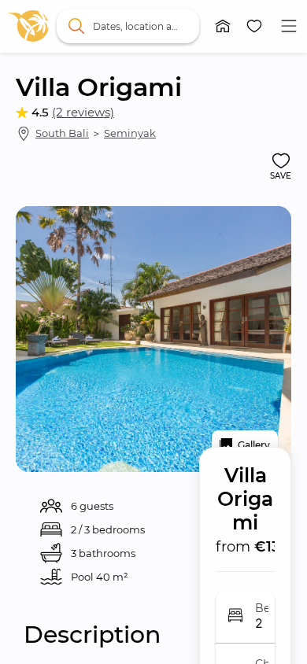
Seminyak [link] (130, 133)
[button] (223, 26)
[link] (28, 26)
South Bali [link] (62, 133)
